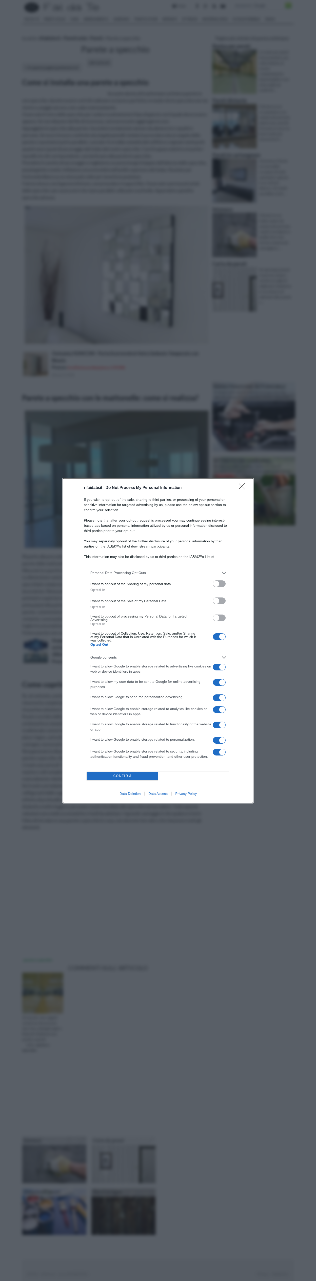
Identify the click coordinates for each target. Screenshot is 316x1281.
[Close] (243, 488)
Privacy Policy (186, 794)
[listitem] (158, 572)
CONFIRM (122, 776)
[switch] (219, 583)
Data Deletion (130, 794)
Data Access (158, 794)
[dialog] (158, 640)
